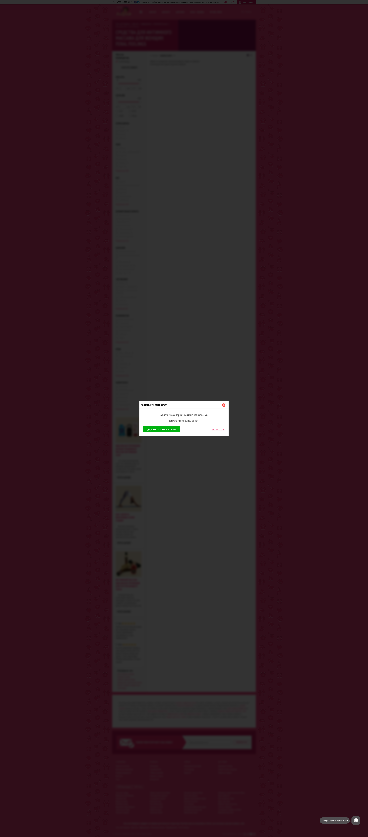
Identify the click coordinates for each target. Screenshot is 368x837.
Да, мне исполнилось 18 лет (161, 429)
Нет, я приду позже (218, 429)
